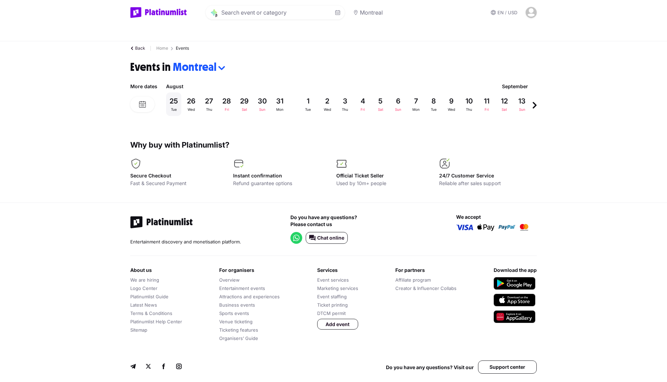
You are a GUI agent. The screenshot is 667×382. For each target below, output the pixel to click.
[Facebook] (163, 367)
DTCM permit (331, 313)
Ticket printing (332, 305)
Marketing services (337, 288)
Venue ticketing (236, 321)
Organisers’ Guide (238, 338)
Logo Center (143, 288)
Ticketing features (238, 330)
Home (162, 48)
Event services (333, 280)
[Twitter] (148, 367)
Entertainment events (242, 288)
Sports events (234, 313)
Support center (507, 367)
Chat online (330, 238)
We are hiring (144, 280)
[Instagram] (179, 367)
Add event (337, 324)
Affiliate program (413, 280)
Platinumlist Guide (149, 296)
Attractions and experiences (249, 296)
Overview (229, 280)
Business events (237, 305)
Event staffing (332, 296)
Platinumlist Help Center (156, 321)
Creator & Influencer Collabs (425, 288)
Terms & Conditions (151, 313)
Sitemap (138, 330)
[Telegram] (133, 367)
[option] (349, 104)
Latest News (143, 305)
